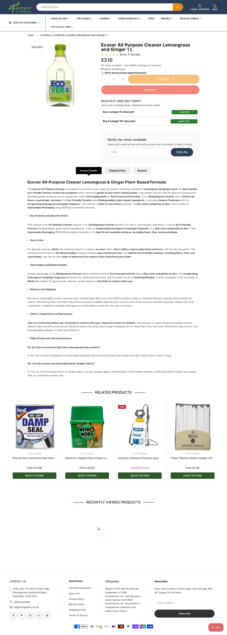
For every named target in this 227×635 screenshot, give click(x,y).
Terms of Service (78, 615)
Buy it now (150, 89)
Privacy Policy (76, 599)
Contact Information (80, 588)
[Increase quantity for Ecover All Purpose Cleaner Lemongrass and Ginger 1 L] (122, 79)
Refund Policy (76, 604)
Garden (104, 18)
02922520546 (22, 602)
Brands (165, 18)
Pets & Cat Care (61, 27)
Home (30, 35)
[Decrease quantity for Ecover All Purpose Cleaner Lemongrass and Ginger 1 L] (104, 79)
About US (74, 593)
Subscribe (184, 613)
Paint (151, 18)
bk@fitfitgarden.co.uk (26, 607)
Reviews (142, 170)
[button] (215, 7)
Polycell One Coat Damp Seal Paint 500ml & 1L (40, 457)
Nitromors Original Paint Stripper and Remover (92, 457)
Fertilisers (83, 18)
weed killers (59, 18)
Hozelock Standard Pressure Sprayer (140, 457)
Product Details (88, 170)
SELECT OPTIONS (34, 475)
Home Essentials (128, 18)
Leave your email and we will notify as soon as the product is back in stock (149, 144)
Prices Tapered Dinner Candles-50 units (194, 457)
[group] (60, 75)
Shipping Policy (117, 170)
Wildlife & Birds (189, 18)
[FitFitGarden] (20, 6)
